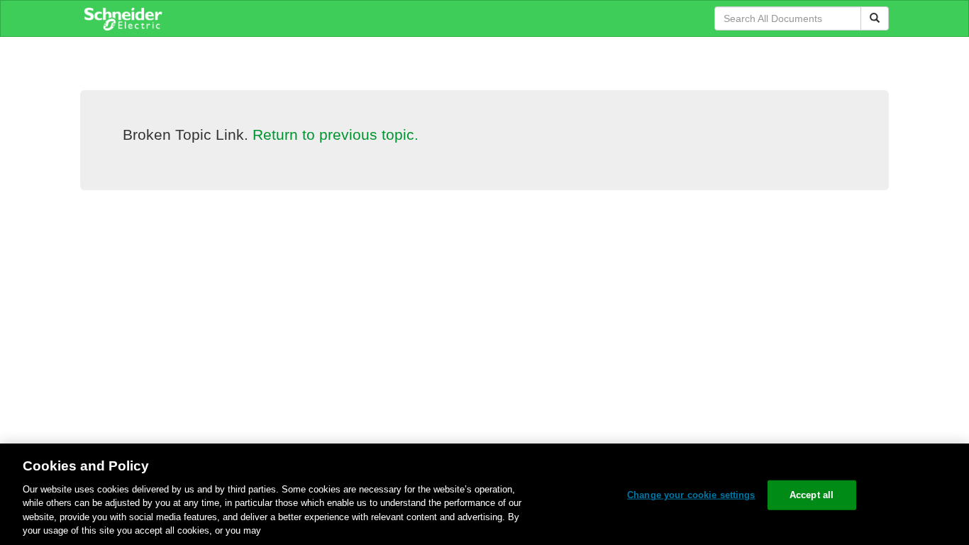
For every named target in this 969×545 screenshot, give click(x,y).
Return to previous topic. (336, 134)
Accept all (812, 495)
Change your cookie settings (691, 495)
